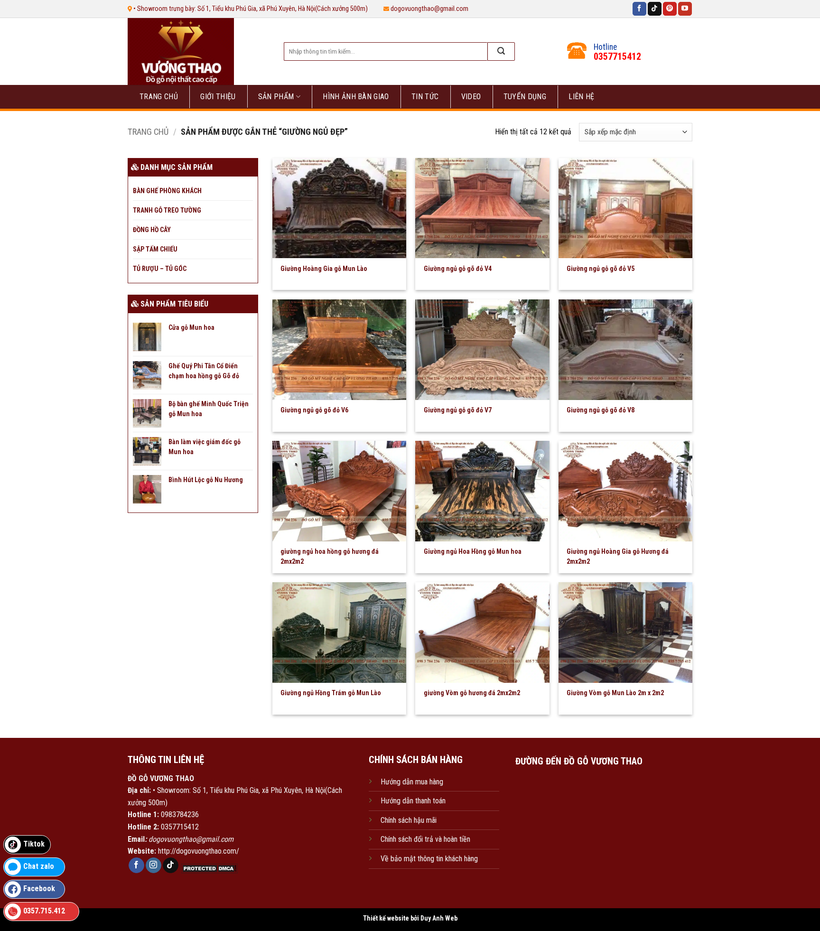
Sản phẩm (276, 96)
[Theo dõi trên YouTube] (685, 9)
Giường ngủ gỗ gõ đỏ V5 (600, 268)
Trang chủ (159, 96)
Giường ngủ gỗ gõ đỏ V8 (600, 410)
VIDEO (471, 96)
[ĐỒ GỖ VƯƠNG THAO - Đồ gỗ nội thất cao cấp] (196, 51)
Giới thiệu (217, 96)
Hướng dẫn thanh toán (413, 800)
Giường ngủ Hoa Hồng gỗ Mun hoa (473, 551)
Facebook (39, 888)
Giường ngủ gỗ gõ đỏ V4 (458, 268)
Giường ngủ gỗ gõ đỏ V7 (458, 410)
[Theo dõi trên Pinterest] (670, 9)
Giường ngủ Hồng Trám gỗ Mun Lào (330, 693)
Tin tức (424, 96)
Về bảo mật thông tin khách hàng (429, 858)
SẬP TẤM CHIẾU (155, 249)
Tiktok (34, 843)
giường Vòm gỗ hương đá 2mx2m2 (472, 693)
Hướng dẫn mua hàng (412, 781)
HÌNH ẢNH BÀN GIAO (356, 96)
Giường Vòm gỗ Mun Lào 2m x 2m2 (615, 693)
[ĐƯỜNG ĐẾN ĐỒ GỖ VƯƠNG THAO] (578, 818)
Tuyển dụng (524, 96)
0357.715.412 (44, 910)
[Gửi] (501, 51)
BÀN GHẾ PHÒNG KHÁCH (167, 191)
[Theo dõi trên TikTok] (655, 9)
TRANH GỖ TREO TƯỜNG (167, 210)
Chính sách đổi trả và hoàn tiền (425, 839)
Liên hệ (581, 96)
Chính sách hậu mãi (409, 820)
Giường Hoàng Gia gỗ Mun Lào (323, 268)
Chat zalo (38, 866)
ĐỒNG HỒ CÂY (152, 229)
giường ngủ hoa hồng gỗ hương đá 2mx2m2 (329, 556)
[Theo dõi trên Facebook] (639, 9)
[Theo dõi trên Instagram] (153, 865)
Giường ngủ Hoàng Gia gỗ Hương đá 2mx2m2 (618, 556)
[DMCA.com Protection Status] (208, 867)
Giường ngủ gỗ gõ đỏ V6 (314, 410)
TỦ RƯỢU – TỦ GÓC (159, 268)
